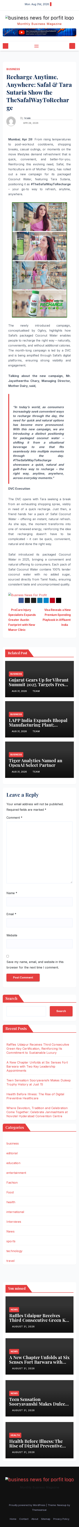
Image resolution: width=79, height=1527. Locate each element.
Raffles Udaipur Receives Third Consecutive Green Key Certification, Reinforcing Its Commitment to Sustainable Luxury (37, 1048)
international (15, 1212)
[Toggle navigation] (37, 46)
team (27, 118)
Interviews (13, 1221)
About (34, 1518)
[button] (66, 46)
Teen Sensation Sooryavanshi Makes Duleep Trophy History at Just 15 (38, 1403)
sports (10, 1241)
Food (10, 1192)
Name (11, 893)
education (13, 1163)
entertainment (16, 1173)
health (10, 1202)
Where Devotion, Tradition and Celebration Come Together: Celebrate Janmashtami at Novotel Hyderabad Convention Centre (37, 1112)
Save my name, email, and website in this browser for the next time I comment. (35, 964)
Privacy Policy (61, 1518)
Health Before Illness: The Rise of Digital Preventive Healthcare (36, 1445)
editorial (12, 1153)
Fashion (12, 1182)
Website (11, 935)
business (13, 69)
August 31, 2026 (23, 1326)
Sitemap (45, 1518)
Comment (14, 817)
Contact (23, 1518)
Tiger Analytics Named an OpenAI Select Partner (35, 762)
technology (14, 1251)
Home (13, 1518)
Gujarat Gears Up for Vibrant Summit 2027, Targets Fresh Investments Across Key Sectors (39, 687)
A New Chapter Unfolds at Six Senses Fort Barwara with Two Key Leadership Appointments (37, 1066)
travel (10, 1261)
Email (11, 914)
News (10, 1231)
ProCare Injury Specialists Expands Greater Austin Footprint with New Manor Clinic (22, 620)
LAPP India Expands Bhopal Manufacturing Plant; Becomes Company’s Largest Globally (38, 727)
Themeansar (39, 1509)
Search (11, 998)
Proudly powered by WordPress (27, 1505)
